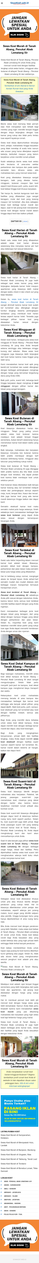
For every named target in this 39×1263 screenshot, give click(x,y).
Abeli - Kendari (10, 1189)
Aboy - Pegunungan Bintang (15, 1207)
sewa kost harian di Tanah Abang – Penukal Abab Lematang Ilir (19, 300)
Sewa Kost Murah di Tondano (13, 1163)
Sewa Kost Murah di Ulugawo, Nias (16, 1154)
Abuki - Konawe (10, 1211)
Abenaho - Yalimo (11, 1196)
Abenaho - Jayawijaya (12, 1192)
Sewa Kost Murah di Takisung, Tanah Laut (19, 1159)
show (25, 221)
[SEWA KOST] (19, 2)
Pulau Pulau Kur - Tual (13, 1214)
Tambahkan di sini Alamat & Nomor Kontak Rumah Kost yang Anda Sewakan (19, 88)
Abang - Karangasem (12, 1185)
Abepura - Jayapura (12, 1200)
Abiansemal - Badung (12, 1203)
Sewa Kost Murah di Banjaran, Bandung (18, 1149)
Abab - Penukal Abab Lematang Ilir (18, 1181)
